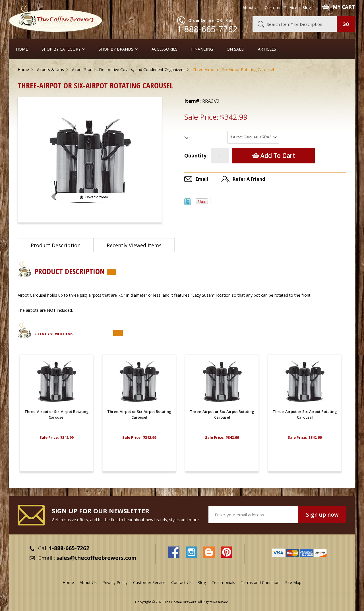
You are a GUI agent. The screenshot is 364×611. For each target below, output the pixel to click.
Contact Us (181, 582)
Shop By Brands (116, 49)
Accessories (164, 49)
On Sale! (235, 49)
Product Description (55, 245)
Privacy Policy (114, 582)
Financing (202, 49)
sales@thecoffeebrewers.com (96, 558)
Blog (306, 8)
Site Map (293, 582)
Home (22, 49)
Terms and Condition (260, 582)
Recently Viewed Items (134, 245)
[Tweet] (187, 203)
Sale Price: (201, 117)
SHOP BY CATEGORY (61, 49)
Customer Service (281, 8)
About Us (251, 8)
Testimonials (223, 582)
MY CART (344, 7)
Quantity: (196, 155)
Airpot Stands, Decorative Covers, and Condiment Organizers (128, 69)
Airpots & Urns (50, 69)
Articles (267, 49)
